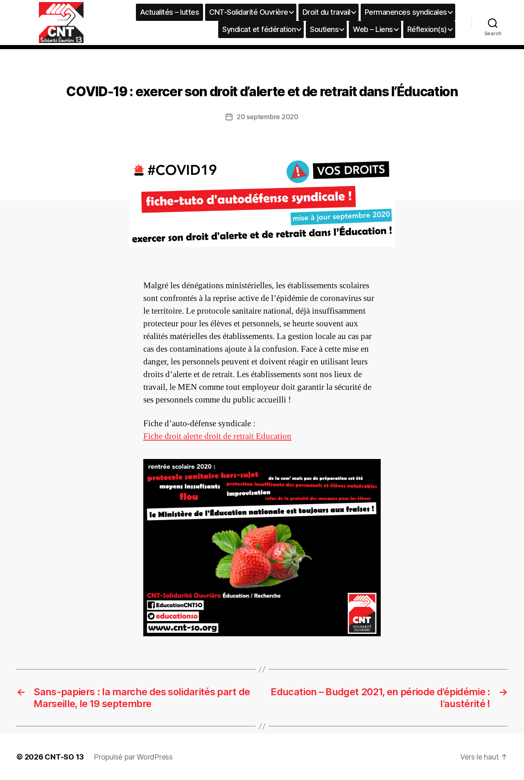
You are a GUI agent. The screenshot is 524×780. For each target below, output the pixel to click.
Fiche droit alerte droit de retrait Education (217, 436)
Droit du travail (326, 12)
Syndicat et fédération (259, 29)
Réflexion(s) (427, 29)
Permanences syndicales (406, 12)
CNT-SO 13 (64, 757)
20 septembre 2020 (267, 117)
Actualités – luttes (169, 12)
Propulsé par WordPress (133, 757)
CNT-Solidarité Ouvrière (248, 12)
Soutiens (324, 29)
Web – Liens (373, 29)
